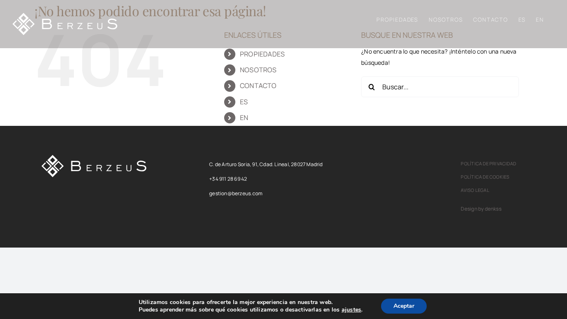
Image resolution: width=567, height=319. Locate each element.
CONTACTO (258, 85)
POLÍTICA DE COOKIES (485, 177)
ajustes (351, 310)
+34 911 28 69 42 (228, 178)
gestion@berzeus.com (235, 193)
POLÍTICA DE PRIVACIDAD (488, 163)
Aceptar (403, 306)
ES (244, 101)
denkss (493, 208)
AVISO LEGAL (475, 190)
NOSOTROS (258, 69)
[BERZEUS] (94, 158)
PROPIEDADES (262, 54)
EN (244, 117)
